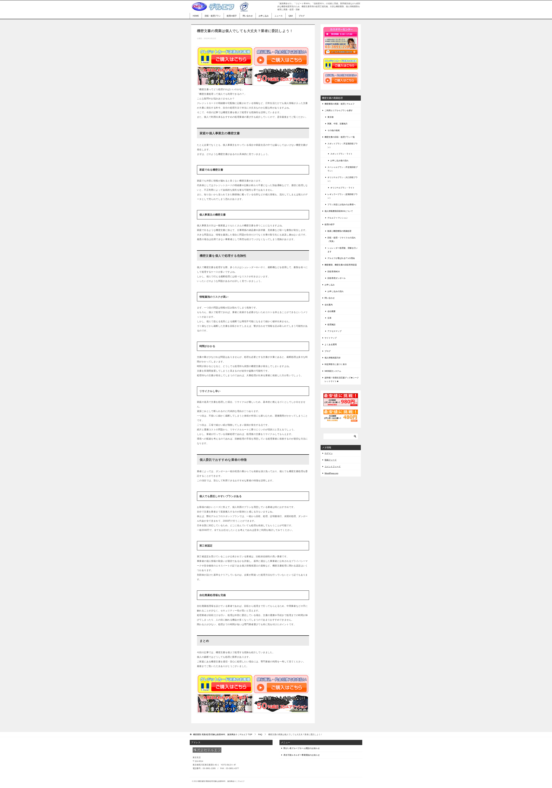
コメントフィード (333, 466)
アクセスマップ (334, 331)
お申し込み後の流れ (339, 160)
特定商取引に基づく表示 (336, 364)
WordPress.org (331, 473)
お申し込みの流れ (335, 291)
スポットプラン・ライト (341, 154)
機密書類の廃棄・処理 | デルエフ (339, 104)
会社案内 (329, 305)
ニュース (279, 16)
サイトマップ (331, 338)
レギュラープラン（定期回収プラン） (342, 196)
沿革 (329, 318)
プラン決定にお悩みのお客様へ (341, 204)
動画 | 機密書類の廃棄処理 (339, 231)
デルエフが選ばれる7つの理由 (341, 258)
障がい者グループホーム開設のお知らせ (301, 748)
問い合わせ (248, 16)
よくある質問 (331, 344)
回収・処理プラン (213, 16)
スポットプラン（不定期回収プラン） (342, 145)
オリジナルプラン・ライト (342, 188)
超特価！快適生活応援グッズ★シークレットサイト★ (342, 379)
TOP (222, 734)
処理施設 (331, 324)
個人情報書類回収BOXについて (339, 211)
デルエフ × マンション (337, 218)
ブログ (302, 16)
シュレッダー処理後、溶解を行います (342, 250)
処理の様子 (232, 16)
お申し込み (264, 16)
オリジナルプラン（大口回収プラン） (342, 179)
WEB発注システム (333, 371)
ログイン (329, 453)
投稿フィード (331, 460)
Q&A (291, 16)
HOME (196, 16)
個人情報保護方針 (333, 358)
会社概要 (331, 311)
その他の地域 (333, 130)
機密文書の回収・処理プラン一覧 (340, 137)
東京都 (330, 117)
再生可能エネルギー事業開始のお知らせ (301, 755)
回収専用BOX (333, 271)
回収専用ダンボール (336, 278)
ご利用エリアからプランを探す (339, 110)
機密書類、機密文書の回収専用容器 (341, 265)
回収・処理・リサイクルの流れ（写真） (341, 239)
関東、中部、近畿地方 (337, 123)
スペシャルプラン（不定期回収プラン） (342, 169)
